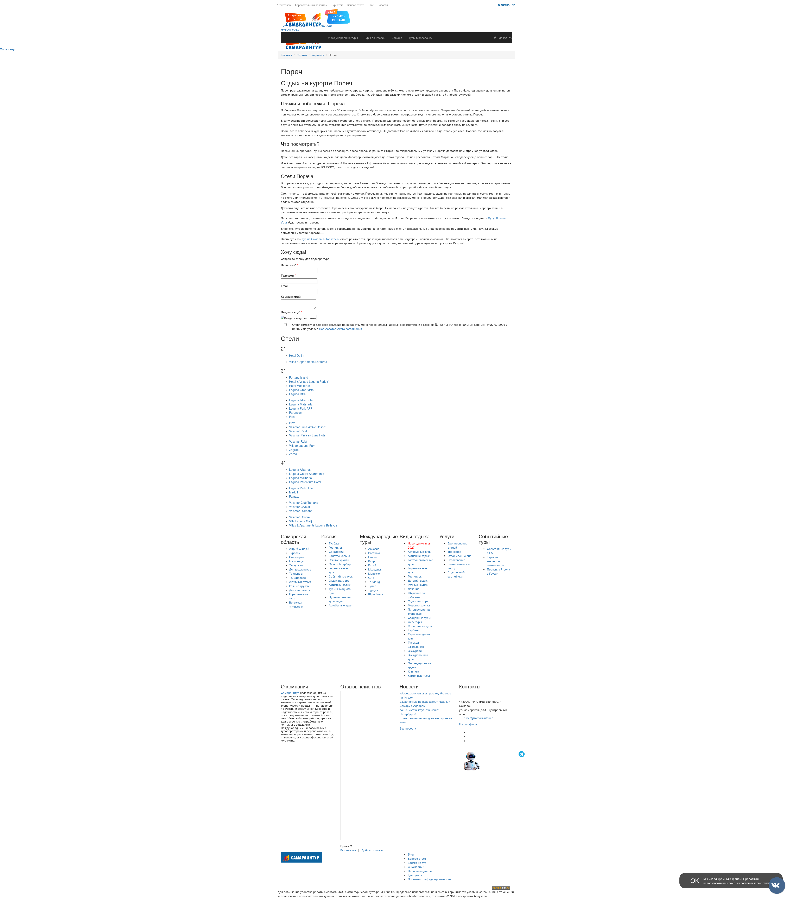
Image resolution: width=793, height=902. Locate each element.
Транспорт (296, 573)
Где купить (504, 38)
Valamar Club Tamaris (303, 502)
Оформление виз (459, 556)
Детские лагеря (299, 590)
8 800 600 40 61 (470, 697)
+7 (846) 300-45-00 (294, 26)
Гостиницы (296, 561)
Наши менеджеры (420, 871)
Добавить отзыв (372, 850)
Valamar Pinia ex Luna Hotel (307, 435)
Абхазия (373, 549)
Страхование (456, 560)
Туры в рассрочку (420, 38)
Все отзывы (348, 850)
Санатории (296, 557)
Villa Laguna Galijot (301, 521)
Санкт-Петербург (340, 564)
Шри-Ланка (375, 594)
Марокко (374, 573)
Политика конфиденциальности (429, 879)
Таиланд (374, 582)
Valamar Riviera (299, 517)
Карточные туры (419, 675)
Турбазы (294, 553)
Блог (371, 5)
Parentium (296, 412)
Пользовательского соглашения (340, 329)
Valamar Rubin (298, 441)
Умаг (284, 222)
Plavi (292, 423)
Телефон (287, 275)
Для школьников (300, 569)
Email (284, 286)
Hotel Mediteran (299, 386)
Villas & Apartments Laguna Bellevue (313, 525)
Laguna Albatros (300, 469)
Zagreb (294, 450)
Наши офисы (468, 724)
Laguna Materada (300, 404)
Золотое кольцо (339, 556)
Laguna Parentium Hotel (305, 482)
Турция (373, 590)
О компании (506, 5)
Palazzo (294, 496)
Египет (372, 557)
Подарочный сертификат (456, 574)
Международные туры (343, 38)
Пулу (491, 218)
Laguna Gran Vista (301, 390)
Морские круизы (419, 605)
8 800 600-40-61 (320, 26)
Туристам (337, 5)
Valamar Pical (298, 431)
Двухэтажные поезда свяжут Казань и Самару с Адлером (425, 703)
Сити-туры (415, 622)
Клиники (413, 671)
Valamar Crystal (299, 507)
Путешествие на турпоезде (340, 599)
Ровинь (501, 218)
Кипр (371, 561)
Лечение (413, 589)
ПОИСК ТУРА (290, 30)
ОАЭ (371, 577)
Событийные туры (341, 576)
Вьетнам (374, 553)
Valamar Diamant (300, 511)
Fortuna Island (298, 377)
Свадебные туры (419, 618)
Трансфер (454, 551)
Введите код (290, 312)
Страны (302, 55)
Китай (372, 565)
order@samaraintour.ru (479, 718)
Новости (383, 5)
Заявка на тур (417, 862)
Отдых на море (339, 580)
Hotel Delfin (296, 355)
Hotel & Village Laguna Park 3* (309, 381)
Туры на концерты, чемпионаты (495, 561)
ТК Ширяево (297, 577)
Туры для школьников (416, 644)
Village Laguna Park (302, 445)
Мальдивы (375, 569)
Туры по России (374, 38)
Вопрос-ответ (355, 5)
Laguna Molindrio (300, 478)
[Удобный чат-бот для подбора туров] (494, 760)
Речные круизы (299, 586)
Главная (286, 55)
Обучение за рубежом (416, 595)
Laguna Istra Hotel (301, 400)
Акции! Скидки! (299, 549)
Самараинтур (290, 692)
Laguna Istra (297, 394)
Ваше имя (288, 265)
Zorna (293, 454)
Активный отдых (300, 582)
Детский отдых (417, 580)
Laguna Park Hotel (301, 488)
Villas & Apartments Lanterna (308, 362)
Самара (397, 38)
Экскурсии (296, 565)
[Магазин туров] (337, 16)
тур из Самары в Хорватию (320, 239)
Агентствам (284, 5)
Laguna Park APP (300, 408)
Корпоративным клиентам (311, 5)
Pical (292, 417)
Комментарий (291, 296)
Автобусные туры (340, 605)
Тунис (372, 586)
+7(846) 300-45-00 (471, 693)
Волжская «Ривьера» (296, 604)
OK (694, 880)
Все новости (408, 728)
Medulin (294, 492)
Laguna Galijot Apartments (306, 474)
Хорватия (317, 55)
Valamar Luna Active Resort (307, 427)
